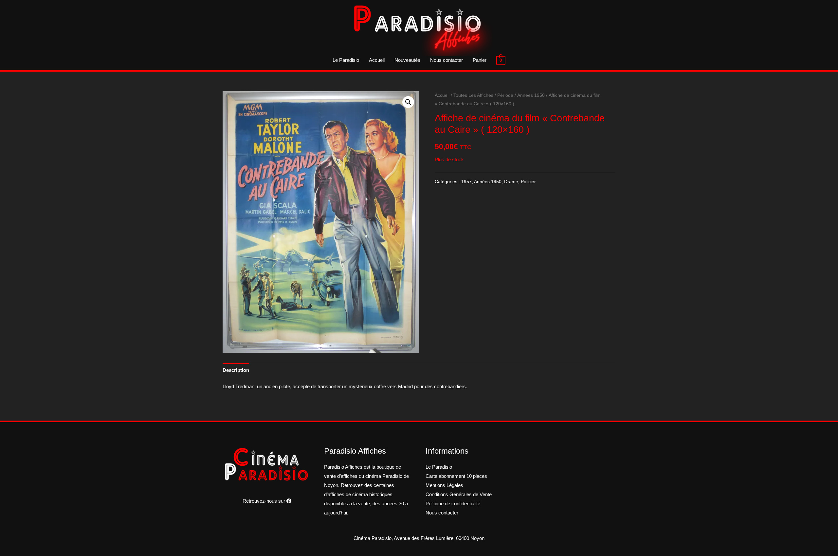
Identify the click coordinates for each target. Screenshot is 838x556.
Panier (479, 60)
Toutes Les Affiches (473, 95)
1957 (466, 181)
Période (505, 95)
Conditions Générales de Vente (459, 494)
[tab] (236, 370)
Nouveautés (407, 60)
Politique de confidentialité (453, 503)
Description (236, 370)
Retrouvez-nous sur (264, 501)
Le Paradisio (346, 60)
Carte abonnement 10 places (456, 476)
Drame (511, 181)
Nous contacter (446, 60)
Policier (528, 181)
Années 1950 (531, 95)
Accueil (377, 60)
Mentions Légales (444, 485)
